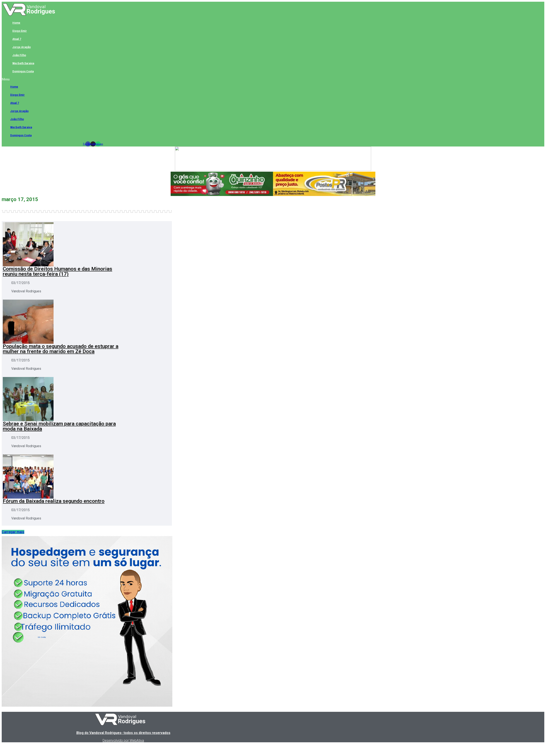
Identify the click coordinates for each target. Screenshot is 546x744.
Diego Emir (19, 30)
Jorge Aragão (21, 47)
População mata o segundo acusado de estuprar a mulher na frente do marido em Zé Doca (60, 348)
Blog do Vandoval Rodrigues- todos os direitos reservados (123, 733)
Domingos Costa (23, 71)
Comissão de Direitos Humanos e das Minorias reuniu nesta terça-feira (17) (57, 271)
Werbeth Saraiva (23, 63)
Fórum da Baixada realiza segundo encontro (54, 501)
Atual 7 (16, 39)
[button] (93, 79)
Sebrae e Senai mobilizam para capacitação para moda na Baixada (59, 426)
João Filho (19, 55)
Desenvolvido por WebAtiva (123, 740)
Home (16, 22)
